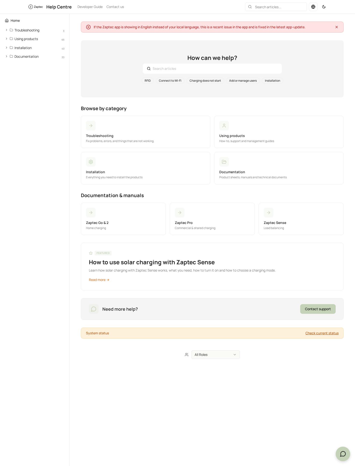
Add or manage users (243, 81)
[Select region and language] (313, 6)
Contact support (318, 309)
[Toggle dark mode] (324, 6)
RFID (148, 81)
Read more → (99, 279)
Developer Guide (90, 6)
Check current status (322, 333)
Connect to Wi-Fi (170, 81)
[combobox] (216, 354)
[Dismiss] (337, 27)
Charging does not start (205, 81)
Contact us (115, 6)
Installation (272, 81)
